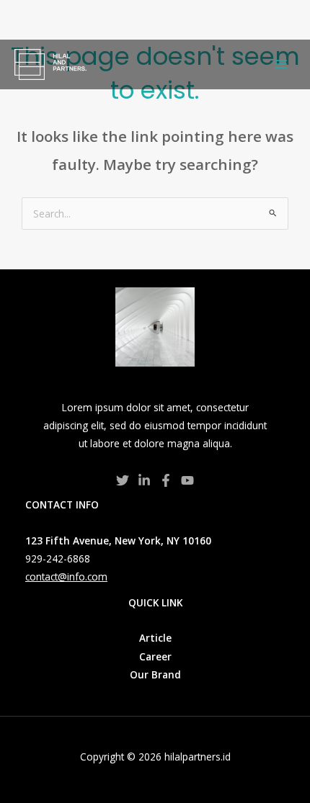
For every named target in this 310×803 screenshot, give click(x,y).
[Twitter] (122, 480)
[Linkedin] (144, 480)
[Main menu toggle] (281, 64)
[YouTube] (187, 480)
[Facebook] (165, 480)
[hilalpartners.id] (50, 64)
